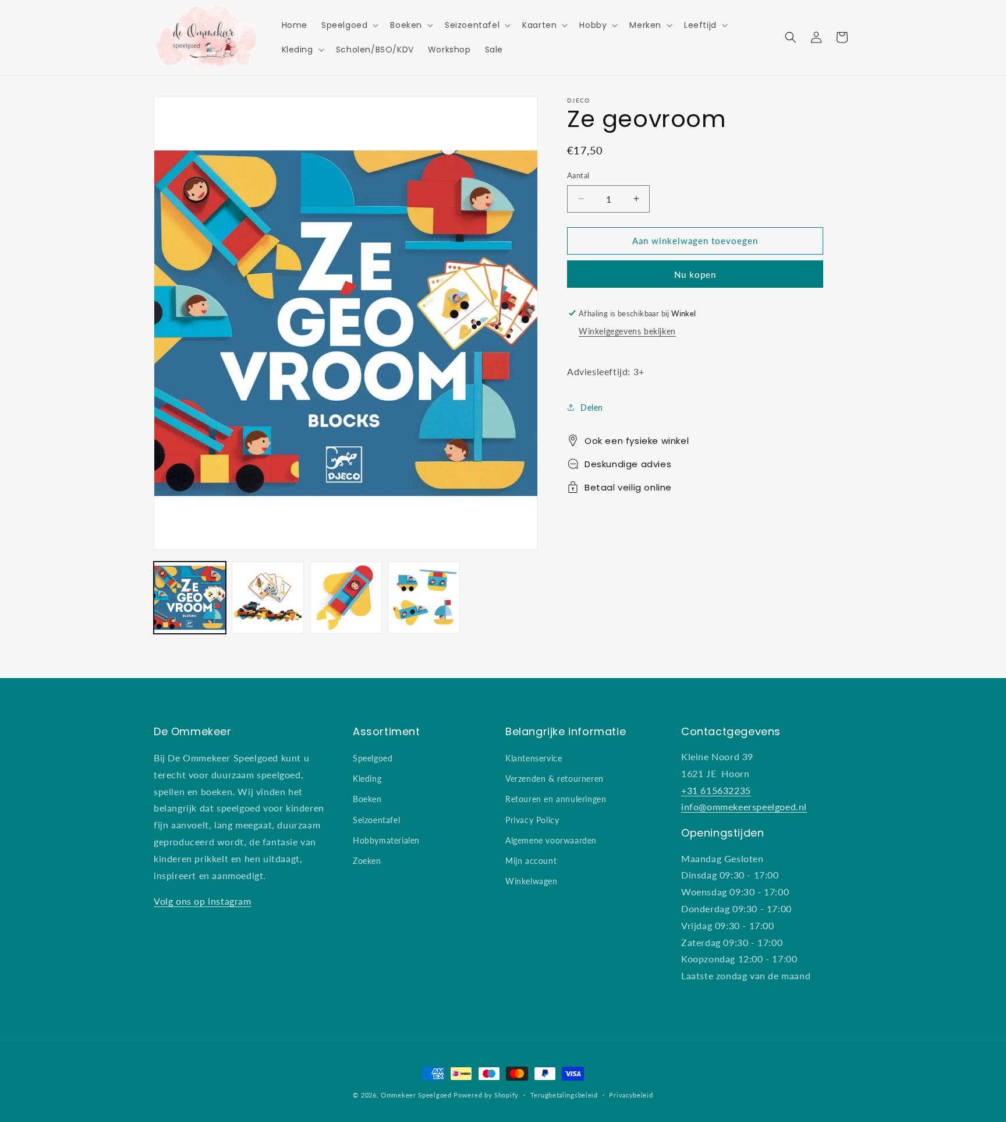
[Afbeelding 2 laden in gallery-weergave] (268, 598)
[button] (348, 25)
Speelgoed (372, 758)
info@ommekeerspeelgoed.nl (744, 806)
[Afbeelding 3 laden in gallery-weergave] (346, 598)
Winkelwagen (531, 881)
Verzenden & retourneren (554, 779)
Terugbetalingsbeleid (564, 1095)
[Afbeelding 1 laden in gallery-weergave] (190, 598)
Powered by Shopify (486, 1095)
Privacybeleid (631, 1095)
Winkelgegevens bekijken (627, 331)
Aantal (578, 175)
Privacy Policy (532, 820)
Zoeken (367, 861)
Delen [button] (591, 407)
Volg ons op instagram (203, 900)
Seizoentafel (376, 820)
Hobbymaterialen (386, 840)
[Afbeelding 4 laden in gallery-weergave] (424, 598)
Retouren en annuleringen (555, 799)
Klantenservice (533, 758)
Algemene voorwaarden (551, 840)
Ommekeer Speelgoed (416, 1095)
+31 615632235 (716, 790)
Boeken (367, 799)
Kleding (367, 779)
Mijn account (531, 861)
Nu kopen (695, 273)
